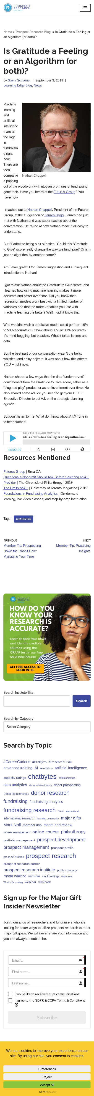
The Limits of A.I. (15, 488)
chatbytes (23, 519)
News (38, 85)
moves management (16, 832)
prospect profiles (13, 857)
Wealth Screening (13, 882)
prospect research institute (29, 869)
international (72, 811)
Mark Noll (12, 825)
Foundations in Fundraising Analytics (30, 493)
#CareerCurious (16, 762)
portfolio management (19, 840)
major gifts (71, 818)
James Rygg (54, 215)
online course (45, 831)
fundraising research (29, 810)
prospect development (61, 839)
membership (32, 825)
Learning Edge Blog (17, 85)
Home (7, 32)
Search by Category (18, 718)
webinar (30, 882)
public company (67, 870)
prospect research (51, 855)
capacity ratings (14, 777)
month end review (58, 825)
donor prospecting (67, 785)
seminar (34, 876)
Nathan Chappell (39, 210)
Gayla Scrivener (19, 80)
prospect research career (21, 864)
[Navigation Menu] (85, 8)
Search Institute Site (18, 692)
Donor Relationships (16, 793)
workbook (44, 882)
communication (67, 778)
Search (81, 701)
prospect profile (62, 848)
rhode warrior (14, 876)
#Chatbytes (39, 762)
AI (36, 768)
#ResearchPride (60, 762)
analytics (46, 768)
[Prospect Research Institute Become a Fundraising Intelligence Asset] (17, 7)
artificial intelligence (71, 768)
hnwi (61, 811)
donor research (50, 793)
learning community (48, 818)
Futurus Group (64, 192)
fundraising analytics (46, 802)
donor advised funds (40, 785)
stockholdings (50, 876)
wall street (67, 876)
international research (19, 818)
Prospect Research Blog (34, 32)
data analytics (15, 785)
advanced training (17, 768)
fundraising (15, 801)
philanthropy (73, 831)
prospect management (26, 847)
